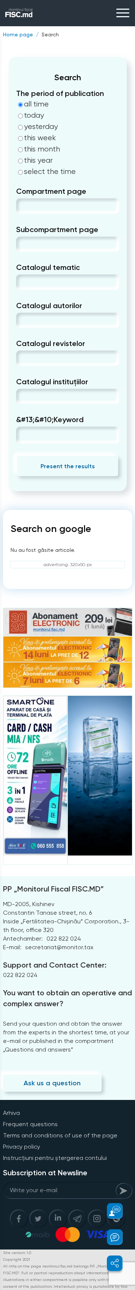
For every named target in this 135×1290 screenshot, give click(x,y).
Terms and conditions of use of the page (60, 1135)
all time (36, 104)
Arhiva (11, 1112)
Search (50, 34)
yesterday (41, 126)
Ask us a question (52, 1083)
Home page (18, 34)
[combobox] (22, 206)
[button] (110, 1211)
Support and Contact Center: (54, 964)
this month (42, 149)
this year (38, 160)
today (34, 115)
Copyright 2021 (16, 1259)
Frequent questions (30, 1124)
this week (40, 138)
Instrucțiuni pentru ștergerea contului (55, 1157)
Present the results (67, 466)
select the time (50, 171)
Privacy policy (21, 1146)
